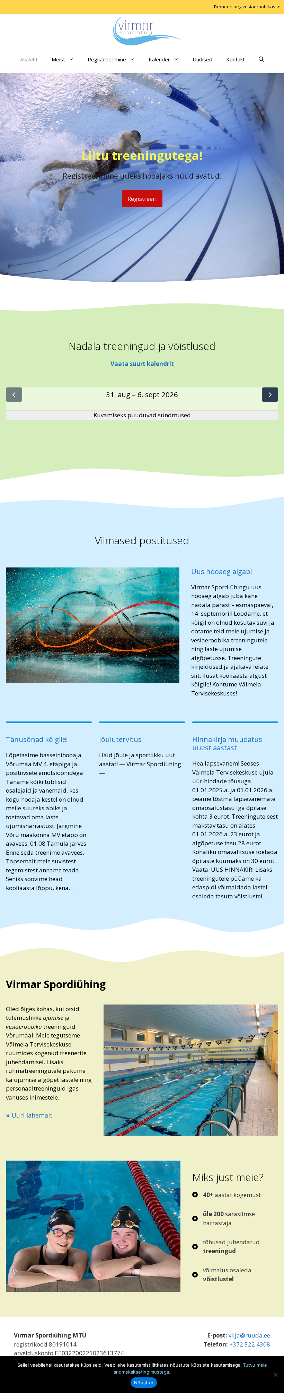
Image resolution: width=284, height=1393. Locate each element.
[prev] (14, 394)
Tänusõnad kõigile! (37, 739)
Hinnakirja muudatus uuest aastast (227, 743)
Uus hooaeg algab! (221, 571)
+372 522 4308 (249, 1344)
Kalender (159, 59)
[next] (270, 394)
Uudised (202, 59)
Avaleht (29, 59)
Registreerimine (107, 59)
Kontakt (235, 59)
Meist (58, 59)
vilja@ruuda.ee (249, 1335)
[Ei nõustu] (275, 1374)
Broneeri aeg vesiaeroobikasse (247, 6)
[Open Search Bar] (261, 59)
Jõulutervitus (120, 739)
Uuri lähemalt (29, 1115)
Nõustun (143, 1382)
